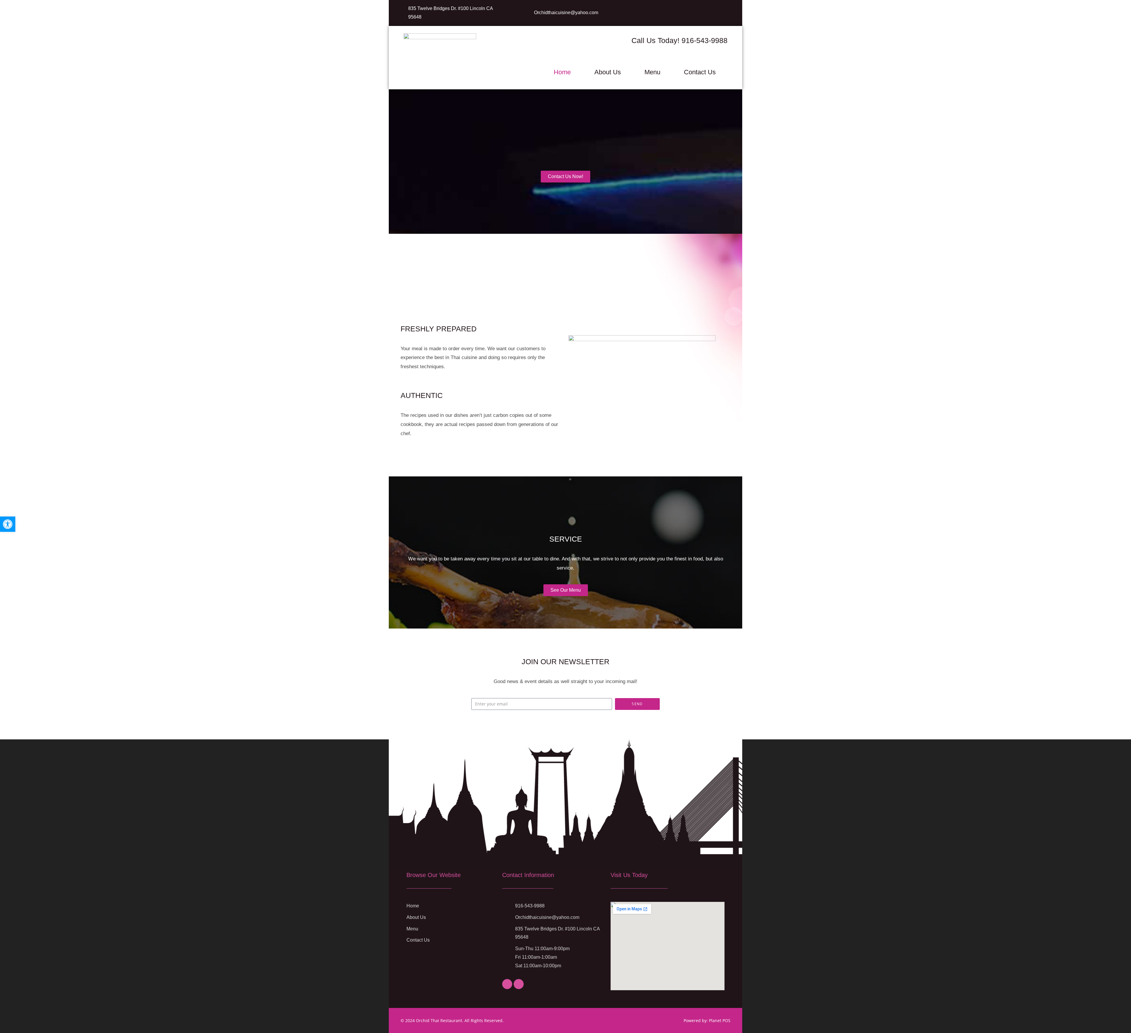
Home (562, 72)
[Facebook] (507, 984)
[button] (7, 524)
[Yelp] (519, 984)
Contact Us (700, 72)
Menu (652, 72)
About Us (607, 72)
